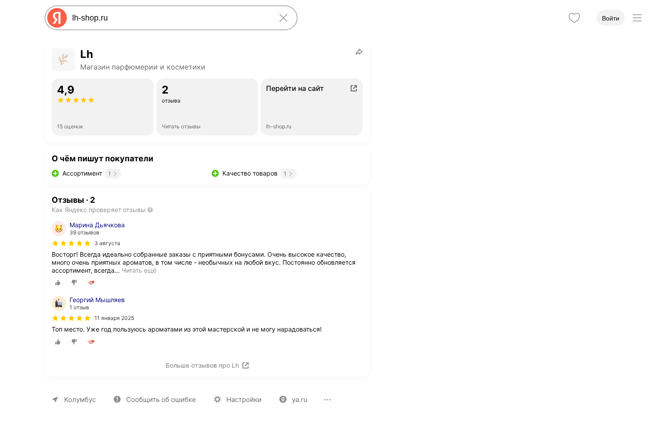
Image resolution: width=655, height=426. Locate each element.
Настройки (244, 399)
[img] (71, 243)
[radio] (58, 282)
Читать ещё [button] (139, 270)
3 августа (107, 243)
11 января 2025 (114, 318)
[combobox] (169, 17)
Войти (610, 18)
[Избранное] (574, 18)
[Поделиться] (359, 51)
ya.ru (299, 399)
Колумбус (80, 399)
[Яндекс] (57, 18)
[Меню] (637, 18)
